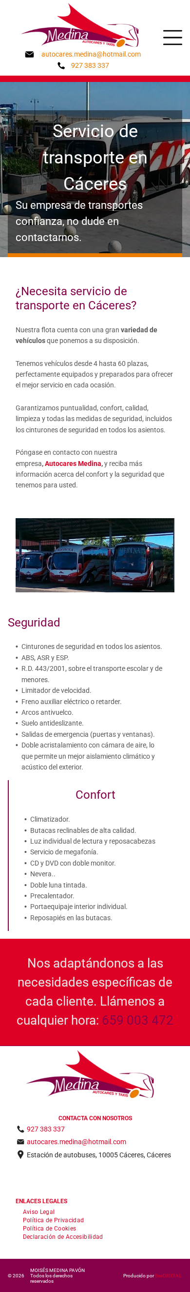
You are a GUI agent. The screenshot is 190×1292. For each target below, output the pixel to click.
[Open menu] (172, 37)
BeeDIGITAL (168, 1275)
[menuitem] (39, 1211)
